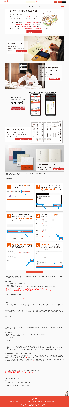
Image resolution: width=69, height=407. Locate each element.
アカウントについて (19, 401)
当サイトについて (12, 401)
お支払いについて (25, 401)
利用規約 (29, 401)
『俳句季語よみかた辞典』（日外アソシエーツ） (13, 370)
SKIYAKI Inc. (44, 405)
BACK (62, 6)
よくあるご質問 (56, 401)
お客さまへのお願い (41, 401)
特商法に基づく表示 (47, 401)
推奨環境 (52, 401)
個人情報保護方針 (34, 401)
